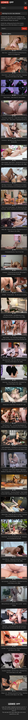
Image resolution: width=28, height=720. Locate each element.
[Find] (25, 7)
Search (24, 28)
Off (7, 2)
